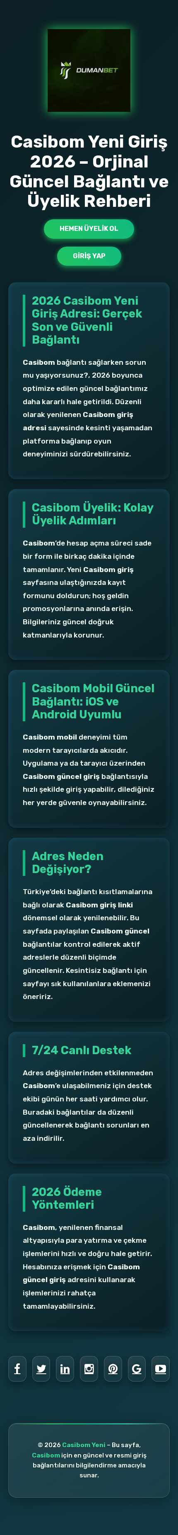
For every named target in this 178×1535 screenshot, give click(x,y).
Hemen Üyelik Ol (89, 229)
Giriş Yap (89, 256)
